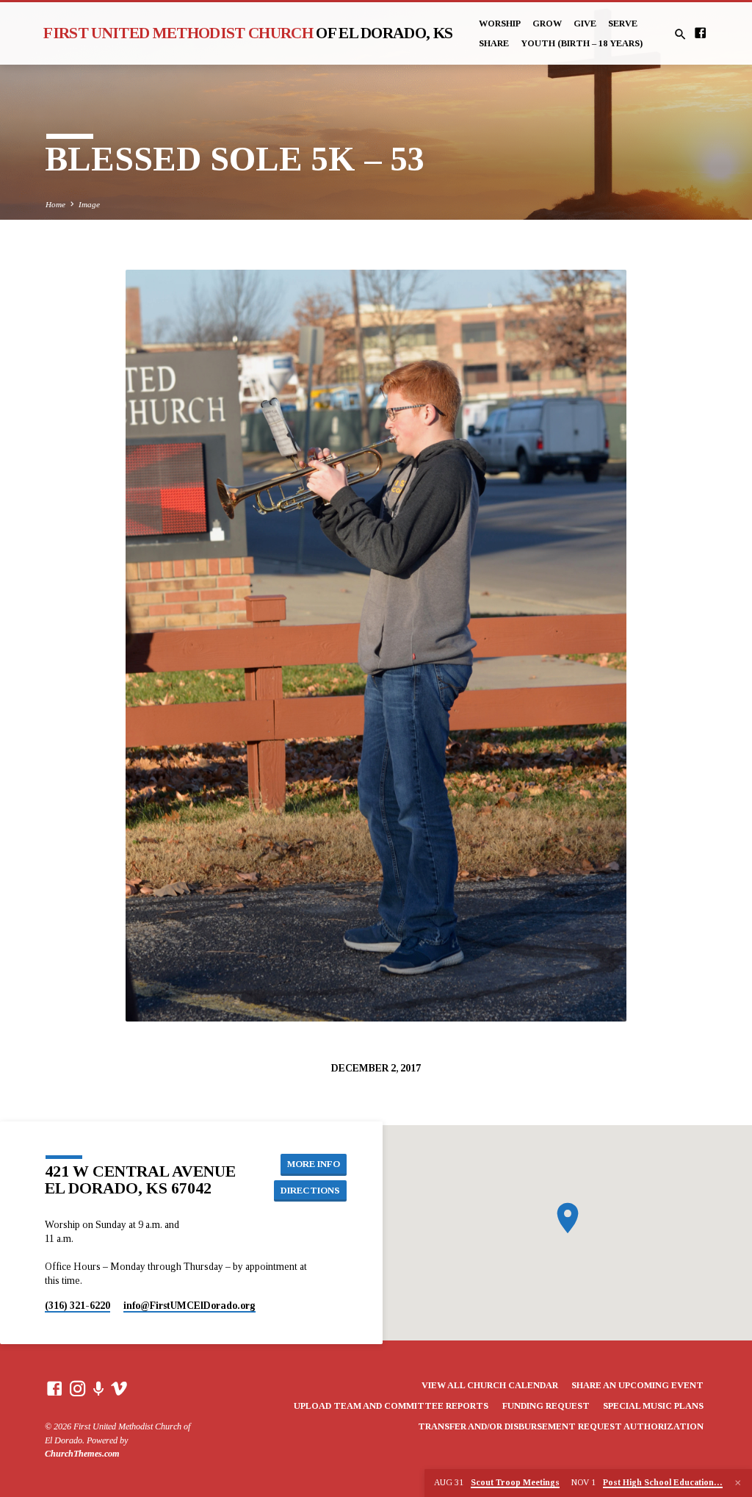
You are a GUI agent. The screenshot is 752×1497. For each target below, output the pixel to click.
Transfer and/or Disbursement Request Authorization (561, 1426)
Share (494, 43)
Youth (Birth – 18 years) (582, 43)
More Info (313, 1164)
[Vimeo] (119, 1389)
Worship (500, 23)
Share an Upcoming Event (637, 1385)
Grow (547, 23)
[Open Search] (680, 35)
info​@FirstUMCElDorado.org (189, 1305)
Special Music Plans (653, 1406)
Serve (622, 23)
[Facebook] (700, 33)
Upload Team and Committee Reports (391, 1406)
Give (585, 23)
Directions (310, 1190)
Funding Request (546, 1406)
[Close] (738, 1483)
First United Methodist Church (247, 33)
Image (89, 204)
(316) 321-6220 (77, 1305)
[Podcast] (99, 1389)
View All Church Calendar (490, 1385)
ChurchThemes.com (82, 1453)
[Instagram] (77, 1389)
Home (55, 204)
